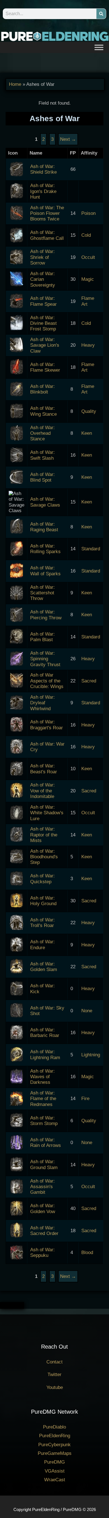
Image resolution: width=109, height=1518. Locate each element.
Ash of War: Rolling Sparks (45, 548)
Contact (54, 1362)
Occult (88, 257)
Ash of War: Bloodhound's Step (44, 856)
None (86, 1010)
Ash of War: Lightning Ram (45, 1054)
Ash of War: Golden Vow (42, 1208)
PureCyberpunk (54, 1444)
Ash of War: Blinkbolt (42, 389)
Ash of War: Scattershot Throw (42, 593)
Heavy (88, 345)
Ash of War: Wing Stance (43, 411)
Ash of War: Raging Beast (44, 526)
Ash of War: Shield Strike (43, 169)
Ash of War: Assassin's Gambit (42, 1186)
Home (15, 84)
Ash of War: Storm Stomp (44, 1120)
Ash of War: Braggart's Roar (46, 724)
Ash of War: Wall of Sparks (45, 570)
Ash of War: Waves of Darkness (42, 1076)
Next (68, 139)
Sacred (88, 681)
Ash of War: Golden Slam (43, 966)
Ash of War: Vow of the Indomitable (42, 790)
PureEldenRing (54, 1435)
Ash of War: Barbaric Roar (44, 1032)
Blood (87, 1252)
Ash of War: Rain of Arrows (45, 1142)
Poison (88, 213)
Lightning (90, 1054)
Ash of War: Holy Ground (43, 900)
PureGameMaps (55, 1453)
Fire (85, 1098)
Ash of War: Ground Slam (44, 1164)
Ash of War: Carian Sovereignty (42, 279)
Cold (86, 235)
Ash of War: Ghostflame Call (47, 235)
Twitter (54, 1374)
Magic (87, 279)
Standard (90, 548)
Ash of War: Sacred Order (44, 1230)
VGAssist (55, 1471)
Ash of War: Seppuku (42, 1252)
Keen (86, 433)
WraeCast (54, 1479)
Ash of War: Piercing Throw (45, 614)
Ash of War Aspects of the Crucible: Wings (46, 680)
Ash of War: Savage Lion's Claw (44, 345)
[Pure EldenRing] (54, 36)
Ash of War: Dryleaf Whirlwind (42, 702)
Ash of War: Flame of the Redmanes (43, 1098)
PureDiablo (54, 1427)
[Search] (101, 14)
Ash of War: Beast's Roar (43, 768)
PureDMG (54, 1462)
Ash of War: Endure (42, 944)
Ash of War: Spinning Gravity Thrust (45, 658)
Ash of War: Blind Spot (42, 477)
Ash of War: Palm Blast (42, 636)
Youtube (54, 1387)
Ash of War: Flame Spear (43, 301)
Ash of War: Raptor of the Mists (43, 834)
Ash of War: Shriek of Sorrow (42, 257)
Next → (68, 1276)
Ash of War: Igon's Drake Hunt (43, 191)
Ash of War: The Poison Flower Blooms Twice (47, 213)
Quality (88, 411)
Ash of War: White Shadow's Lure (46, 812)
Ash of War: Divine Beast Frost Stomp (43, 323)
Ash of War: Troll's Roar (42, 922)
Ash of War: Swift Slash (42, 455)
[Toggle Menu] (99, 47)
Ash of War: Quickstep (42, 878)
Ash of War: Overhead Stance (42, 433)
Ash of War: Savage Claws (45, 501)
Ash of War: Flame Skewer (45, 367)
